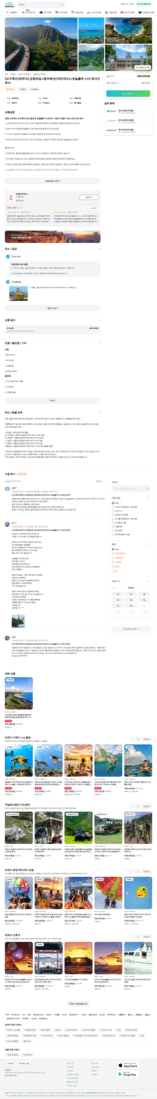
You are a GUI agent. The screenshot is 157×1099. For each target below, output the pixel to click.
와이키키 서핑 (106, 1030)
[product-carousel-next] (87, 208)
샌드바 (58, 1030)
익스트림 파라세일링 (102, 914)
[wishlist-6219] (119, 747)
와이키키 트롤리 (89, 1030)
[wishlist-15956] (60, 879)
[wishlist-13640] (149, 879)
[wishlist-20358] (90, 879)
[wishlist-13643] (149, 747)
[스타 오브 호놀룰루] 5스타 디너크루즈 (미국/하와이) (107, 980)
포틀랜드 (139, 1015)
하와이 (13, 74)
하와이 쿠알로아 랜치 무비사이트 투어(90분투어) (18, 850)
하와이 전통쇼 (63, 1035)
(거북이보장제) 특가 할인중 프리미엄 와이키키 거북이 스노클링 (107, 783)
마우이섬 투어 (47, 1035)
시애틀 (56, 1015)
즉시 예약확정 (12, 1041)
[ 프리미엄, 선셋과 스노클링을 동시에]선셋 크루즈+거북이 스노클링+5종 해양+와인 (78, 783)
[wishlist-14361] (119, 879)
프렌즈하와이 (22, 194)
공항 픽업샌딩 (12, 1035)
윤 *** (14, 523)
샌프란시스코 (38, 1015)
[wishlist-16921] (149, 814)
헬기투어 (27, 1041)
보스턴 (102, 1015)
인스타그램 (95, 1067)
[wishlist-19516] (90, 747)
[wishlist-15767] (30, 747)
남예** (14, 488)
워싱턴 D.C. (73, 1015)
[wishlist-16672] (60, 747)
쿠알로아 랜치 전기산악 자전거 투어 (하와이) (137, 850)
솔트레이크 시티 (13, 1018)
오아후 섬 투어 (71, 1030)
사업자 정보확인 (91, 1093)
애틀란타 (121, 1015)
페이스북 (95, 1063)
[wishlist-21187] (60, 814)
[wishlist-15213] (60, 944)
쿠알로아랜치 (31, 1030)
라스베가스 (15, 1015)
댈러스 (130, 1015)
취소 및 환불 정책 (72, 1078)
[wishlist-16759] (119, 814)
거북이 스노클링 (13, 1030)
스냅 (142, 1035)
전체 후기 (95, 1074)
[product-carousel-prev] (82, 208)
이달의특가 (28, 1055)
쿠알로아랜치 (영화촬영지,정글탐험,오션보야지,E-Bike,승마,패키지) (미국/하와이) (78, 850)
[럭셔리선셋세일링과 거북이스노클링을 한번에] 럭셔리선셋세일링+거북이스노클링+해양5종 (48, 783)
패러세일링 (45, 1030)
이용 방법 (70, 1067)
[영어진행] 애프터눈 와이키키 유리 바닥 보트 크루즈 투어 (48, 980)
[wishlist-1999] (90, 814)
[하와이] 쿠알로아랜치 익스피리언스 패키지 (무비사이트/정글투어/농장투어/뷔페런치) (107, 850)
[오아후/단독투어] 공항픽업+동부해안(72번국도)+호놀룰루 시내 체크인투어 (41, 495)
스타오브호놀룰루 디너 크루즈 (76, 979)
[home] (9, 5)
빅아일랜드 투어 (30, 1035)
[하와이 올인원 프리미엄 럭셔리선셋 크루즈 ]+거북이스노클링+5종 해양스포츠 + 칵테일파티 (48, 915)
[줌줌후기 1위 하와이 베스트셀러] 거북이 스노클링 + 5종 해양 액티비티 (19, 783)
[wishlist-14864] (30, 680)
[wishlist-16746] (30, 944)
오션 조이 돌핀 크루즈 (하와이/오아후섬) (137, 980)
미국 (6, 74)
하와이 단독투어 (24, 74)
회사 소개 (70, 1063)
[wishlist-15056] (30, 814)
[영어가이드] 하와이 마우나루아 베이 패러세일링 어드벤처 (137, 915)
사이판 (83, 1015)
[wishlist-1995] (149, 944)
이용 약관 (70, 1071)
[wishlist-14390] (90, 944)
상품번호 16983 (39, 74)
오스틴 (34, 1018)
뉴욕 (29, 1015)
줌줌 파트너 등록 (127, 4)
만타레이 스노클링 (128, 1035)
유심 (119, 1030)
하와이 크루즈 (131, 1030)
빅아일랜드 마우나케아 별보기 (86, 1035)
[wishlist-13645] (30, 879)
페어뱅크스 (43, 1018)
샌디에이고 (111, 1015)
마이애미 (25, 1018)
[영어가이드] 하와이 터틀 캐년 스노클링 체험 (137, 783)
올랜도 (147, 1015)
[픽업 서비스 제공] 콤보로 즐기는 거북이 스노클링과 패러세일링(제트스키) (78, 915)
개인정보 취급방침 (73, 1074)
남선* (14, 637)
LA (24, 1015)
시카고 (64, 1015)
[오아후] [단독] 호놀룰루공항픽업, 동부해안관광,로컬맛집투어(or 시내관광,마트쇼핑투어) (18, 716)
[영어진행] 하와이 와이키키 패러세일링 (18, 915)
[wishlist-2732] (119, 944)
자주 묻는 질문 (71, 1086)
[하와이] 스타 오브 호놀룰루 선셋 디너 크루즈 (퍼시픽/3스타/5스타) (18, 980)
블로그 (95, 1071)
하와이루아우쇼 (109, 1035)
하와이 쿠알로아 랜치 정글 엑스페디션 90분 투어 (48, 850)
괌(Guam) (93, 1015)
